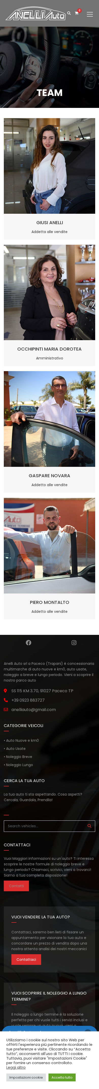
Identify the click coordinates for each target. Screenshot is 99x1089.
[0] (77, 13)
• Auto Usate (15, 748)
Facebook (28, 642)
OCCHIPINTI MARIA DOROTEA (49, 349)
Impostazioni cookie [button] (26, 1077)
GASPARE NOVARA (49, 475)
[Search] (89, 826)
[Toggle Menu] (90, 10)
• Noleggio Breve (18, 756)
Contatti (16, 885)
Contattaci (26, 959)
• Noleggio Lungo (18, 764)
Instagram (74, 642)
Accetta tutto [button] (62, 1077)
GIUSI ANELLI (49, 222)
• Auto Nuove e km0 (21, 740)
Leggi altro (16, 1067)
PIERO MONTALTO (49, 602)
